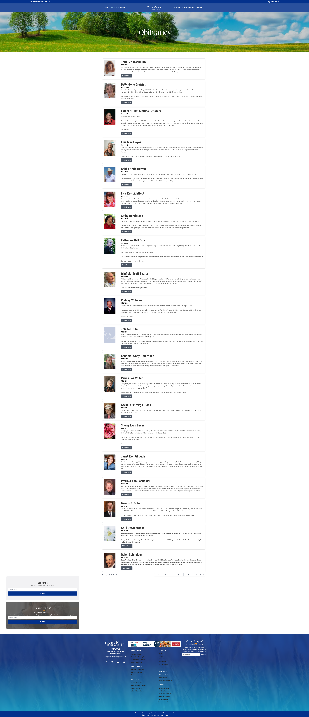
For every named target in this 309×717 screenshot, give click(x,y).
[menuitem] (107, 8)
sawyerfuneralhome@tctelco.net (115, 656)
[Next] (203, 574)
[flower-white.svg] (112, 662)
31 (196, 574)
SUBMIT (42, 593)
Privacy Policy (145, 715)
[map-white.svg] (118, 662)
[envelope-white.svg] (124, 662)
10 (188, 574)
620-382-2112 (47, 1)
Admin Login (164, 715)
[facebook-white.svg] (106, 662)
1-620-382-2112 (115, 653)
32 (200, 574)
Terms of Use (155, 715)
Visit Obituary (126, 76)
